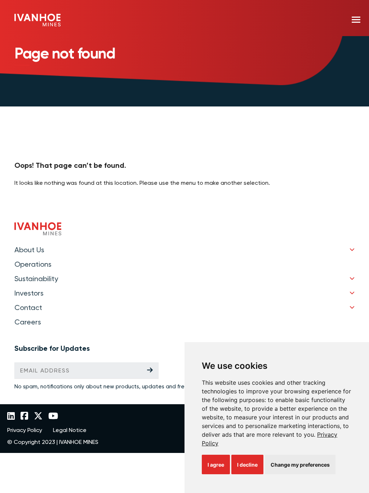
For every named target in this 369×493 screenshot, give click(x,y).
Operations (33, 264)
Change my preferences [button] (300, 465)
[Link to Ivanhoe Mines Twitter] (38, 416)
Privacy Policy (24, 430)
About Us (29, 249)
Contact (28, 307)
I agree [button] (216, 465)
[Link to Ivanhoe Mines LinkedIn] (11, 416)
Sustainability (36, 278)
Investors (29, 293)
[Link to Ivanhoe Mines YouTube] (53, 416)
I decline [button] (247, 465)
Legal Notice (69, 430)
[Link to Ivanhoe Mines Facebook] (24, 416)
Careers (27, 322)
